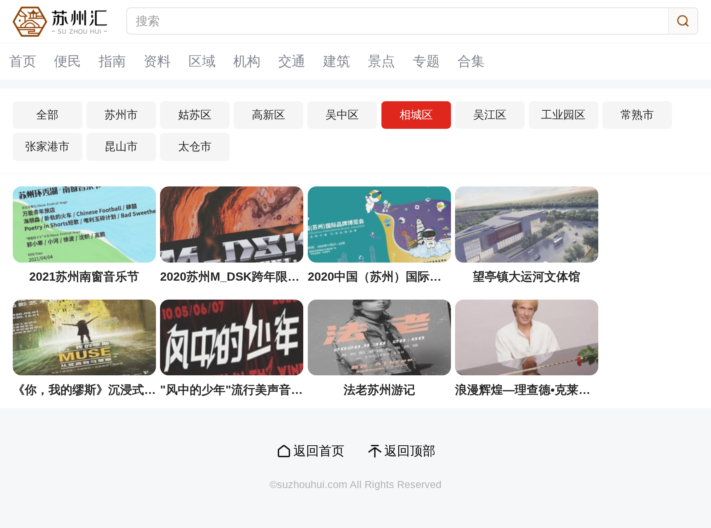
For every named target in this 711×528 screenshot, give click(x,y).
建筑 (336, 61)
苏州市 (121, 115)
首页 (22, 61)
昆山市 (121, 146)
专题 (426, 61)
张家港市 (47, 146)
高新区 (268, 115)
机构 (246, 61)
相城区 (416, 115)
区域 (202, 61)
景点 (381, 61)
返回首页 (318, 451)
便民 (67, 61)
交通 (291, 61)
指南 (112, 61)
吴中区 (342, 115)
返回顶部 (409, 451)
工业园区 (563, 115)
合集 (471, 61)
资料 (157, 61)
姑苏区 (194, 115)
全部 (47, 115)
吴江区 (490, 115)
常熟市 (637, 115)
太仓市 (194, 146)
